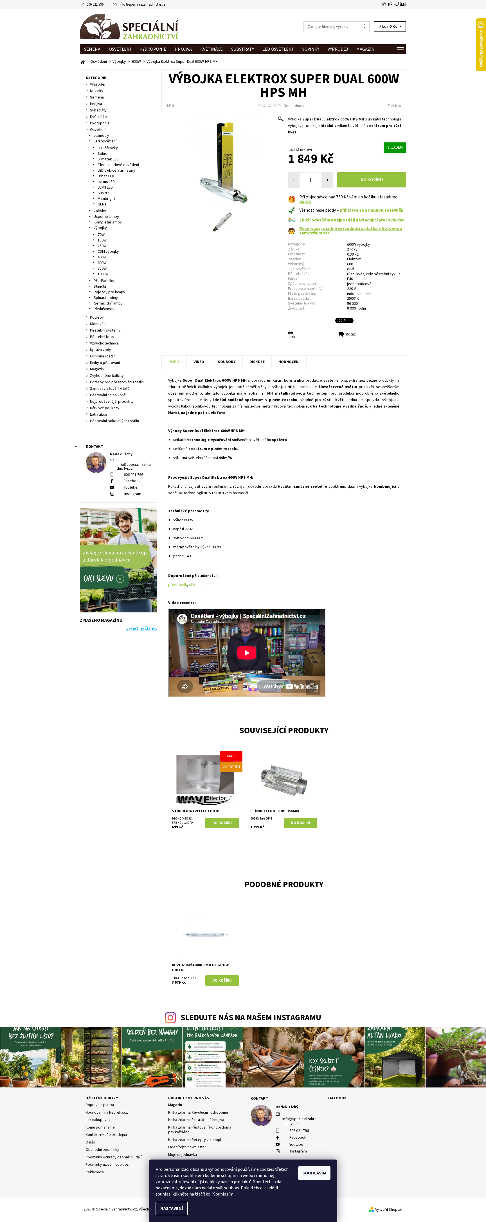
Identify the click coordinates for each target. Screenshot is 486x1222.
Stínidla (100, 286)
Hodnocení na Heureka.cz (107, 1112)
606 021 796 (95, 4)
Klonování (98, 324)
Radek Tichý (287, 1107)
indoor (352, 294)
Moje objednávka (182, 1155)
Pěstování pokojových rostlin (114, 421)
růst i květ (355, 274)
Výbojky (100, 228)
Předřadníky (104, 281)
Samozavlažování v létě (110, 388)
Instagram (132, 494)
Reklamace (95, 1172)
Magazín (365, 49)
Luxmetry (101, 135)
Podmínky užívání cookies (107, 1164)
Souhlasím (314, 1173)
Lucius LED (106, 182)
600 (350, 264)
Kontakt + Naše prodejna (106, 1135)
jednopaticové (359, 284)
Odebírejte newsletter (187, 1147)
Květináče (211, 49)
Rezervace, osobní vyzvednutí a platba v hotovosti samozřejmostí (350, 230)
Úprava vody (100, 350)
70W (101, 235)
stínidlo (195, 585)
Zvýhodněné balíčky (107, 376)
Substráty (242, 49)
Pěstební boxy (102, 337)
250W (102, 246)
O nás (90, 1142)
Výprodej (338, 49)
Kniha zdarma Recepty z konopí (194, 1140)
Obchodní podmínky (102, 1149)
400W (102, 257)
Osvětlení (120, 49)
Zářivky (100, 211)
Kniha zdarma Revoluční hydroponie (198, 1112)
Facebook (132, 481)
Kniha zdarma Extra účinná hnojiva (196, 1120)
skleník (366, 294)
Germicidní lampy (108, 303)
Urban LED (106, 176)
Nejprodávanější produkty (112, 401)
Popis (174, 362)
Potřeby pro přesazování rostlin (117, 382)
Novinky (310, 49)
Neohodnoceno (297, 106)
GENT (102, 204)
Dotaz (351, 334)
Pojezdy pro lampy (109, 292)
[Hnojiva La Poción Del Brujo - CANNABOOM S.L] (83, 61)
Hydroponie (153, 49)
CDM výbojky (108, 251)
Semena (92, 49)
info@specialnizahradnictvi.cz (142, 4)
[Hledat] (365, 26)
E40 (350, 279)
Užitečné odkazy (102, 1098)
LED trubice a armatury (116, 170)
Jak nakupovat (98, 1120)
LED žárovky (108, 148)
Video (199, 362)
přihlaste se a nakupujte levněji (371, 210)
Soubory (227, 362)
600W (102, 263)
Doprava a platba (100, 1105)
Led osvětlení (277, 49)
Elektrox (395, 106)
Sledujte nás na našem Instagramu (251, 1018)
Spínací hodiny (106, 298)
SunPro (104, 193)
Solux (102, 153)
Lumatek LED (108, 159)
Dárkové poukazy (104, 408)
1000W (103, 274)
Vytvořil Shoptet (388, 1209)
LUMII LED (105, 187)
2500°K (353, 298)
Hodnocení (289, 362)
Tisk (291, 337)
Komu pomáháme (100, 1127)
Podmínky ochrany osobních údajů (114, 1157)
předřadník (177, 585)
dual (350, 269)
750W (102, 268)
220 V (351, 289)
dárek (305, 201)
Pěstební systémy (105, 330)
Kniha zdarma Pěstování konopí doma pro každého (199, 1130)
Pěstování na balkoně (108, 395)
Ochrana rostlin (103, 356)
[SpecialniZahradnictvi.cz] (129, 26)
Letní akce (98, 414)
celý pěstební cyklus (383, 274)
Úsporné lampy (106, 217)
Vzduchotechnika (104, 343)
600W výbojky (358, 244)
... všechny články (141, 628)
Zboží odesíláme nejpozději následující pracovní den (352, 220)
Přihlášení (397, 4)
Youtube (131, 487)
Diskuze (257, 362)
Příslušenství (104, 309)
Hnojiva (183, 49)
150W (102, 240)
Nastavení (171, 1208)
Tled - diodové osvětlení (118, 165)
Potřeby (97, 317)
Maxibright (106, 199)
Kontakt (259, 1098)
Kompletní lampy (108, 222)
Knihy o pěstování (105, 363)
